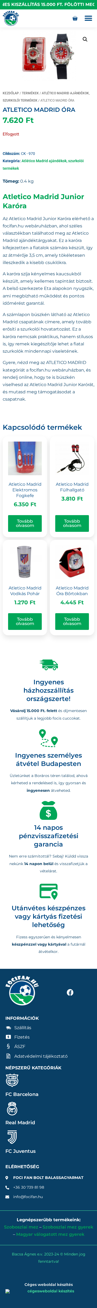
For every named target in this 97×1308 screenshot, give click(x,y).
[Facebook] (70, 992)
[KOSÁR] (74, 18)
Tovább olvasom (25, 523)
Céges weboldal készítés (49, 1284)
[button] (88, 18)
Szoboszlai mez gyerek (68, 1227)
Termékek (30, 93)
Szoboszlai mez (21, 1227)
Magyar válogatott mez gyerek (50, 1234)
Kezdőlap (11, 93)
